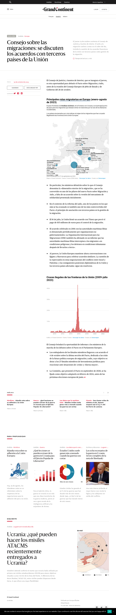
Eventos (67, 2)
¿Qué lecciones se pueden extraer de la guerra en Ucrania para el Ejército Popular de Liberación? (43, 456)
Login (96, 9)
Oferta (104, 9)
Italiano (65, 16)
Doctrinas (58, 2)
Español (58, 16)
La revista (10, 600)
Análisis (49, 2)
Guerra (42, 447)
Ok (110, 611)
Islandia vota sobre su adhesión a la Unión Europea (17, 453)
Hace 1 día (63, 410)
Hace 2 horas (11, 408)
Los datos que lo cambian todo (76, 447)
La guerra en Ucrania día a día (23, 526)
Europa (27, 36)
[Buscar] (17, 2)
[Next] (108, 393)
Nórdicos (16, 447)
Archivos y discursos (93, 447)
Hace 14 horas (38, 410)
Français (51, 16)
